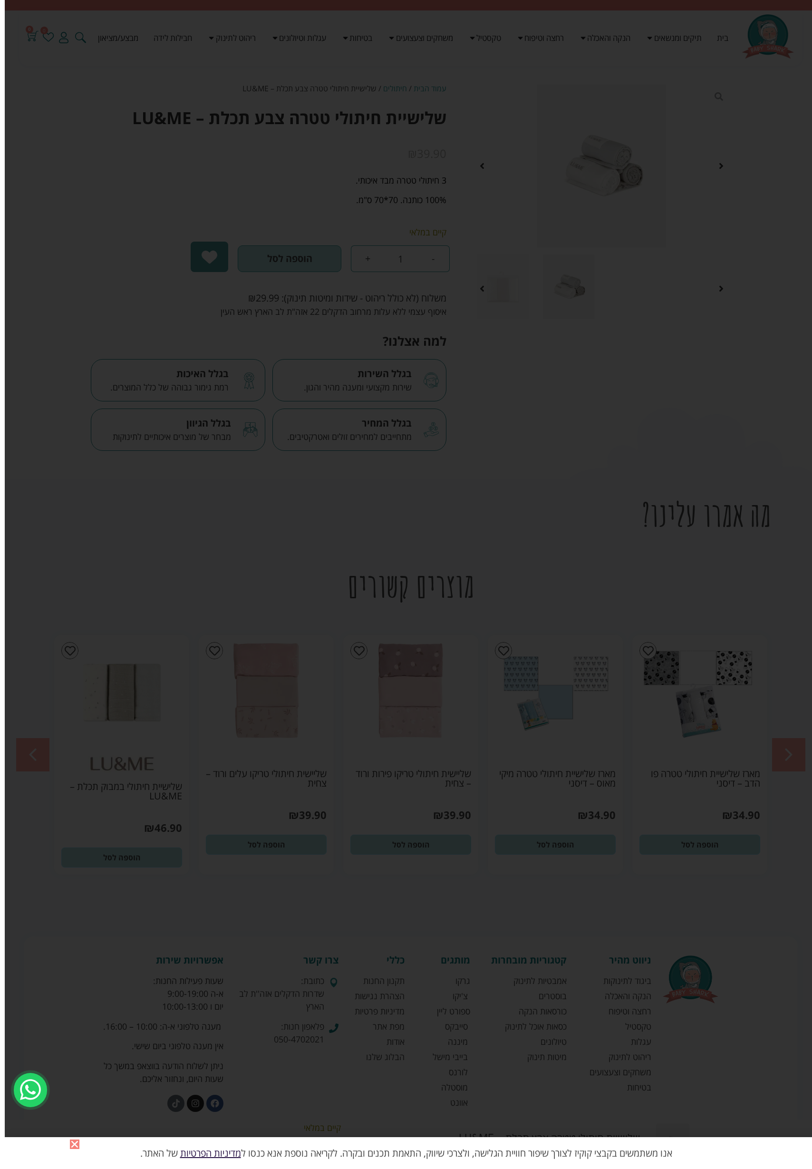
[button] (74, 1144)
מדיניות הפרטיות (210, 1153)
